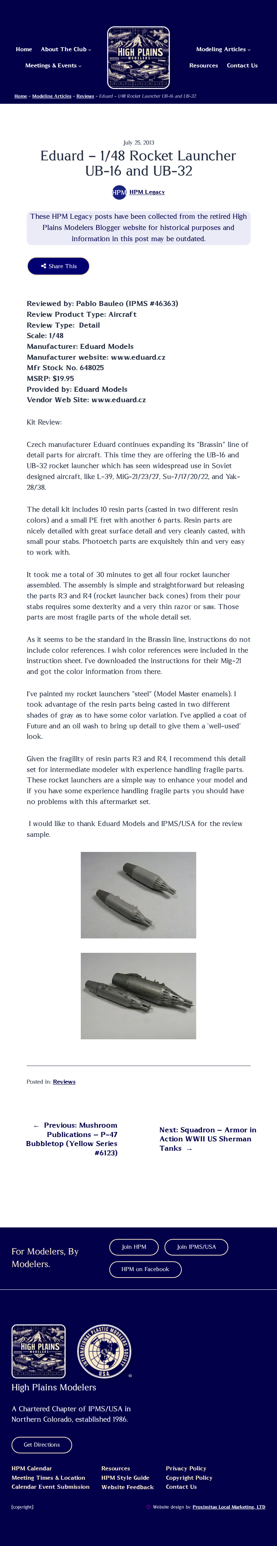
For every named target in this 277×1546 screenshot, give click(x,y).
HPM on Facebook (146, 1269)
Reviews (85, 96)
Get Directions (42, 1445)
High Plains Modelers (54, 1387)
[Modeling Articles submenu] (249, 49)
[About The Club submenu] (89, 49)
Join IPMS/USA (196, 1247)
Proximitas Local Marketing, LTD (229, 1507)
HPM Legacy (147, 192)
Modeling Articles (51, 96)
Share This (62, 266)
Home (20, 96)
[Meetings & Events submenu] (80, 65)
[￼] (148, 1507)
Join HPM (134, 1247)
